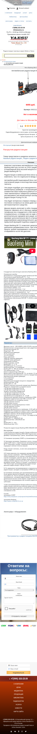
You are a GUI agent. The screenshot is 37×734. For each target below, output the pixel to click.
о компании (18, 684)
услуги (18, 705)
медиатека (18, 691)
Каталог (4, 59)
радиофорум (18, 701)
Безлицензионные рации (10, 61)
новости (18, 708)
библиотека (18, 698)
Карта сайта (18, 711)
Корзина (12, 8)
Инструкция (7, 145)
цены (18, 687)
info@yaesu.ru (18, 30)
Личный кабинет (24, 8)
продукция (18, 694)
